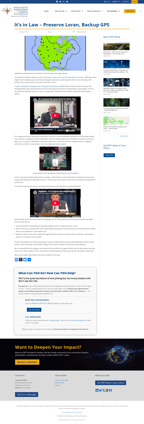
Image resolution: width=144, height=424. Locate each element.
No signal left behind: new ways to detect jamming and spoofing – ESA (115, 71)
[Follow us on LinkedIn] (56, 2)
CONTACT (125, 2)
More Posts (125, 136)
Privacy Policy (66, 412)
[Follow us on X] (63, 2)
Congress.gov (54, 320)
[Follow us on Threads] (107, 390)
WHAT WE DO (76, 11)
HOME (46, 11)
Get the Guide (34, 310)
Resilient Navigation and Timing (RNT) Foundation (40, 86)
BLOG (106, 2)
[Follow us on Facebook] (66, 2)
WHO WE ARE (60, 11)
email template (77, 320)
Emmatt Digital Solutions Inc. (77, 420)
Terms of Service (77, 412)
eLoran (58, 144)
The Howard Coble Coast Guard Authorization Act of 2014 (63, 77)
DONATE (135, 2)
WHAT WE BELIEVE (93, 11)
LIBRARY (115, 2)
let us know (47, 329)
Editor (85, 32)
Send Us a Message (26, 394)
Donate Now (59, 383)
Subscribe (109, 155)
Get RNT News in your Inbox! (110, 382)
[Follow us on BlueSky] (59, 2)
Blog (49, 32)
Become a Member (27, 362)
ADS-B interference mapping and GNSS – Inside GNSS (115, 127)
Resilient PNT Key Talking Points (45, 303)
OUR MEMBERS (112, 11)
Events (57, 385)
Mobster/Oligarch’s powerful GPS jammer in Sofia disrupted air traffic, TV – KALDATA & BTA (116, 90)
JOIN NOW (129, 11)
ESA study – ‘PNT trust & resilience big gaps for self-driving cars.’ (115, 53)
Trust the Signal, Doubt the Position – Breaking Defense (116, 109)
